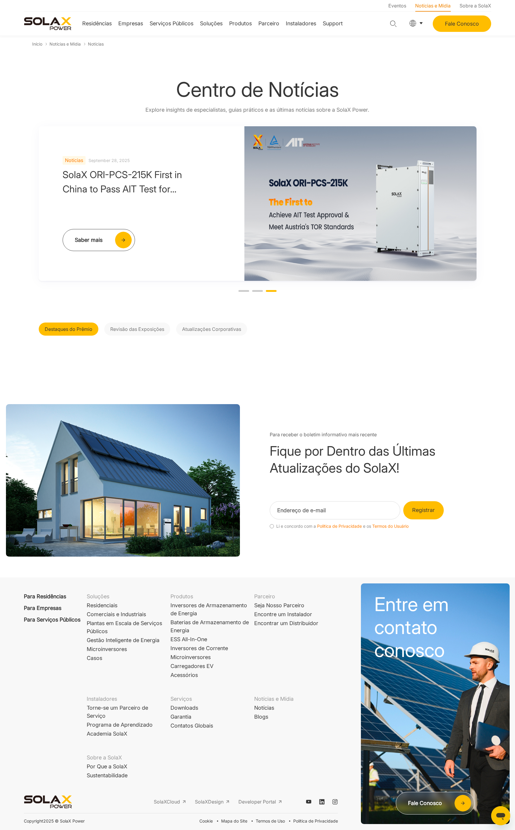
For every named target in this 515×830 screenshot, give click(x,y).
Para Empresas (42, 608)
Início (37, 43)
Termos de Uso (270, 820)
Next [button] (473, 203)
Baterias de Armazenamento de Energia (209, 626)
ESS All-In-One (188, 639)
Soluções (211, 23)
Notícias (96, 43)
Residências (97, 23)
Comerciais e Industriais (116, 614)
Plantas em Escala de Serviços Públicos (124, 627)
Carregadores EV (191, 666)
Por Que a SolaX (107, 766)
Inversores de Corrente (199, 648)
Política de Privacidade (339, 526)
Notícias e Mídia (433, 6)
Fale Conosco (462, 24)
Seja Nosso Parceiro (279, 605)
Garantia (180, 717)
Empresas (130, 23)
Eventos (397, 6)
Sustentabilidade (107, 775)
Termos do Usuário (390, 526)
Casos (94, 658)
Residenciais (102, 605)
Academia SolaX (107, 734)
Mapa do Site (234, 820)
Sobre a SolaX (475, 6)
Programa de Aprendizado (120, 725)
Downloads (184, 708)
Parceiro (268, 23)
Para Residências (45, 596)
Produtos (240, 23)
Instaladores (301, 23)
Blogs (261, 717)
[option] (258, 203)
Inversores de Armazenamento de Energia (208, 609)
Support (333, 23)
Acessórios (184, 675)
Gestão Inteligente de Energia (123, 640)
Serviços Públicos (171, 23)
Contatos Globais (191, 725)
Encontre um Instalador (283, 614)
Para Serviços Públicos (52, 619)
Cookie (206, 820)
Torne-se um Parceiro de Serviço (117, 712)
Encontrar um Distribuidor (286, 623)
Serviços (181, 699)
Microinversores (107, 649)
